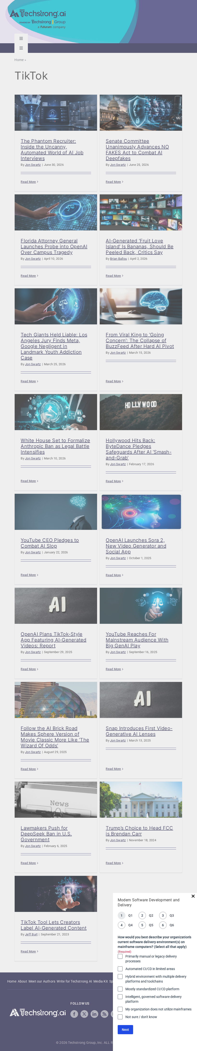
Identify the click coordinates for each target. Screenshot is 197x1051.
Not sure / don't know (141, 1017)
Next (125, 1030)
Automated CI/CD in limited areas (150, 969)
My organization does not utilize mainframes (158, 1009)
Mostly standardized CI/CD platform (152, 989)
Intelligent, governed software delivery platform (153, 999)
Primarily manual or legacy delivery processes (151, 958)
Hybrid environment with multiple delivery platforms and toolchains (155, 979)
